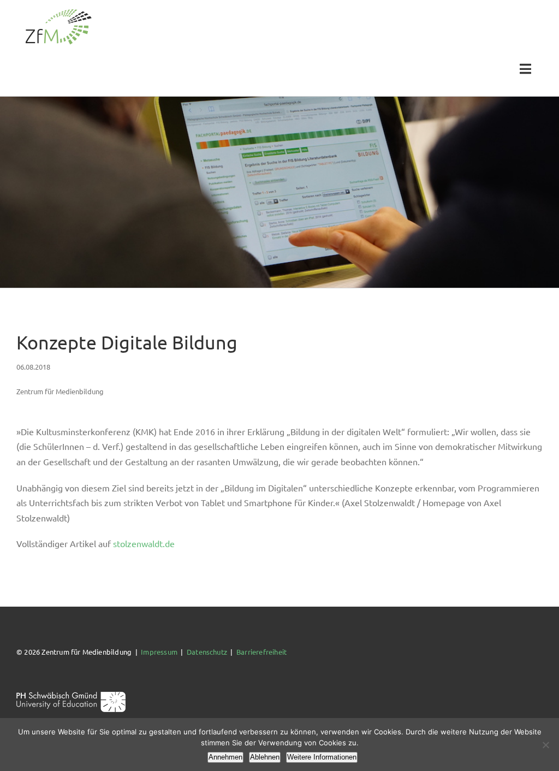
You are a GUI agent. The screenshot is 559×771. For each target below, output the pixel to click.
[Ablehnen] (545, 744)
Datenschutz (207, 651)
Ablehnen (265, 757)
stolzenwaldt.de (144, 543)
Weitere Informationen (321, 757)
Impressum (159, 651)
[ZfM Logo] (58, 12)
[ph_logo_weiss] (71, 695)
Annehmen (225, 757)
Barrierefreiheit (261, 651)
